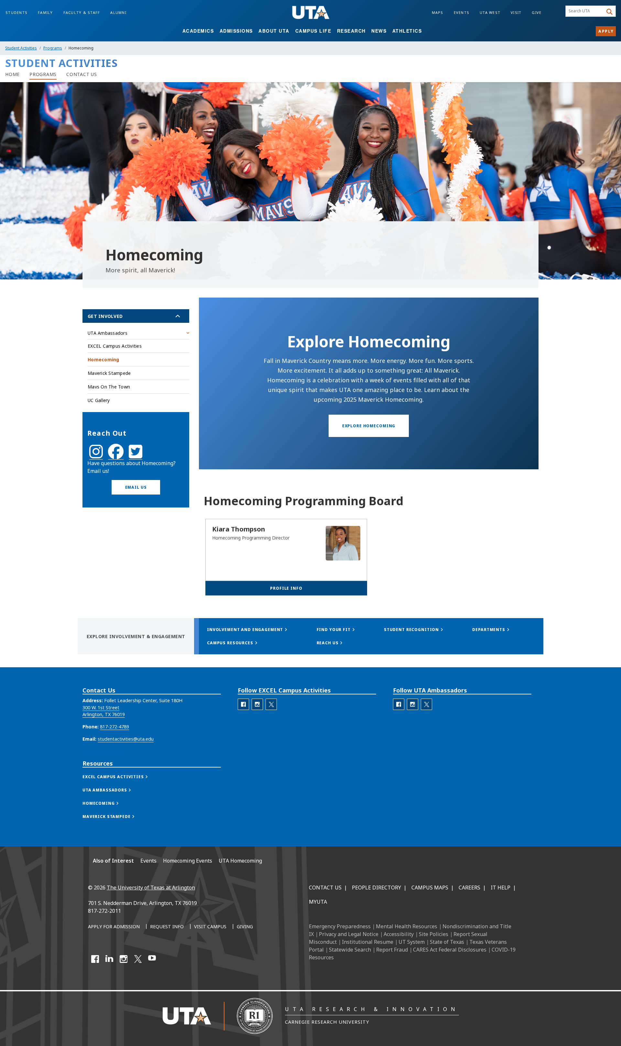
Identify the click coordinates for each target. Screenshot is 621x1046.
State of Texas (447, 941)
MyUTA (318, 901)
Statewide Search (350, 949)
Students (16, 12)
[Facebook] (95, 959)
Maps (437, 12)
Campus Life (313, 30)
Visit (516, 12)
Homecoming (103, 359)
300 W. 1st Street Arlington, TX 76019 (103, 711)
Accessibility (399, 934)
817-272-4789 (114, 727)
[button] (136, 487)
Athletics (407, 30)
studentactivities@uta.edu (126, 739)
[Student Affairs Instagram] (96, 456)
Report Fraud (392, 949)
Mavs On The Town (109, 387)
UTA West (490, 12)
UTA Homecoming (240, 860)
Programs (52, 48)
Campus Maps (429, 887)
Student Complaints (103, 751)
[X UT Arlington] (138, 959)
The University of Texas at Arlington (151, 887)
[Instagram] (123, 959)
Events (462, 12)
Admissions (236, 30)
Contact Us (325, 887)
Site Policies (433, 934)
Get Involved (105, 316)
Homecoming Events (187, 860)
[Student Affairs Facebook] (116, 456)
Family (45, 12)
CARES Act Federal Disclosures (449, 949)
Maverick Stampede (109, 373)
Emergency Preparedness (340, 926)
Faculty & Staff (81, 12)
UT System (411, 941)
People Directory (376, 887)
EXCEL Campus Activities (115, 346)
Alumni (118, 12)
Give (536, 12)
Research (351, 30)
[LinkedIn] (109, 959)
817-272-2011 (104, 910)
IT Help (500, 887)
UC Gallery (99, 400)
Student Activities (21, 48)
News (379, 30)
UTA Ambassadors (107, 333)
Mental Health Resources (406, 926)
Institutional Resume (367, 941)
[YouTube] (152, 959)
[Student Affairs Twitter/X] (135, 456)
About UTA (273, 30)
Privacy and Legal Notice (348, 934)
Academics (198, 30)
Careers (469, 887)
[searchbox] (585, 11)
